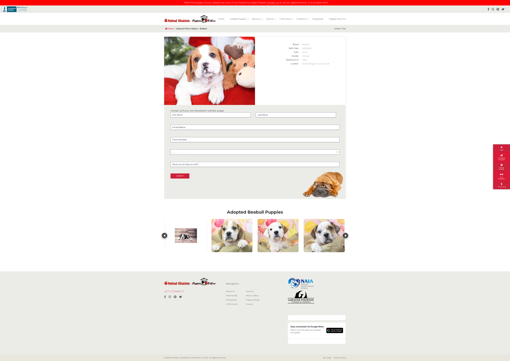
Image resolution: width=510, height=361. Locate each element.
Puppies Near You (337, 19)
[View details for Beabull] (185, 235)
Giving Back (317, 19)
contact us (272, 2)
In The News (285, 19)
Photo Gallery (252, 295)
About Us (256, 19)
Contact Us (302, 19)
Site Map (327, 357)
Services (270, 19)
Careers (249, 304)
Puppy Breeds (252, 300)
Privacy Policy (339, 357)
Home (221, 19)
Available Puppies (238, 19)
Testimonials (231, 295)
